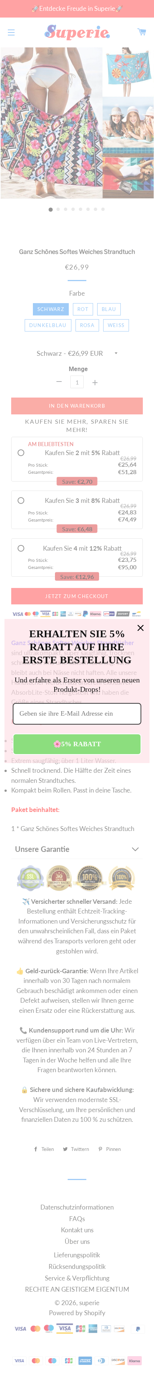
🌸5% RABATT (77, 744)
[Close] (141, 628)
